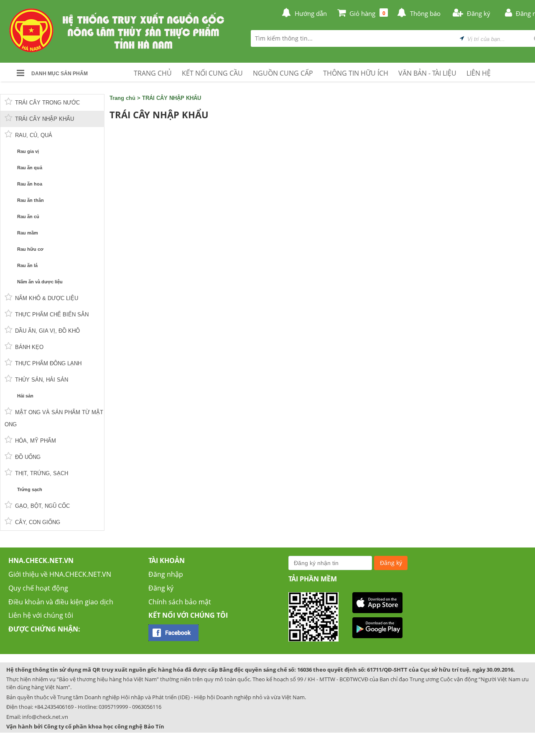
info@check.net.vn (45, 717)
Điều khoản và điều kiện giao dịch (60, 601)
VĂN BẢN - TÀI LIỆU (427, 73)
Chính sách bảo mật (179, 601)
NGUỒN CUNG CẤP (283, 73)
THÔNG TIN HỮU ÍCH (355, 73)
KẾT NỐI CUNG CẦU (212, 73)
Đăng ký (160, 588)
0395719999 (113, 706)
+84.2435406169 (54, 706)
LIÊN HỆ (478, 73)
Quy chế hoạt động (38, 588)
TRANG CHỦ (153, 73)
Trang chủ (122, 98)
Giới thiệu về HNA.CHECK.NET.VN (59, 574)
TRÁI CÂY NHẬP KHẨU (171, 98)
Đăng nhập (165, 574)
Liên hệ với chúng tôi (40, 615)
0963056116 (146, 706)
